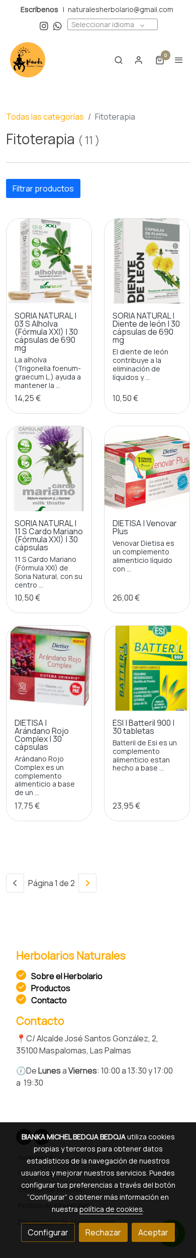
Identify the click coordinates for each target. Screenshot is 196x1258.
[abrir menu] (179, 59)
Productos (50, 988)
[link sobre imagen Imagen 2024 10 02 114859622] (147, 668)
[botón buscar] (119, 59)
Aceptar (153, 1232)
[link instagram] (44, 25)
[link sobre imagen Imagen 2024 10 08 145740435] (49, 261)
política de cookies (111, 1209)
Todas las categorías (45, 116)
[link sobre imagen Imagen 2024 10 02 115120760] (49, 668)
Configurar (48, 1232)
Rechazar (103, 1232)
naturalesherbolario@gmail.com (120, 9)
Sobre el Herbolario (67, 976)
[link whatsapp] (57, 25)
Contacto (49, 1000)
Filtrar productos (43, 188)
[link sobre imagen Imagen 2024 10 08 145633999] (49, 468)
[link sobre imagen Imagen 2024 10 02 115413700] (147, 468)
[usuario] (139, 59)
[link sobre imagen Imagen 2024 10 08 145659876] (147, 261)
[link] (27, 59)
